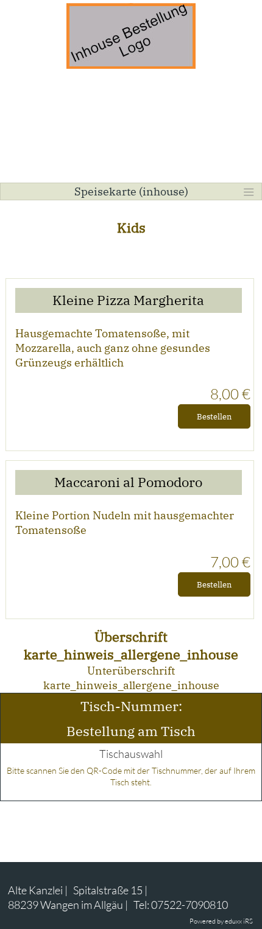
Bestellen (214, 416)
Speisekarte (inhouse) (131, 191)
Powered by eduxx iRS (221, 921)
